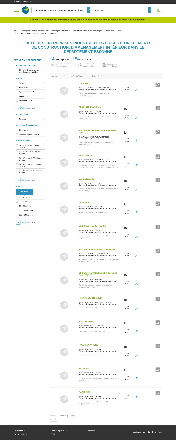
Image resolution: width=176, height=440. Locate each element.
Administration (24, 87)
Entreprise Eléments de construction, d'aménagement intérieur (46, 31)
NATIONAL (24, 192)
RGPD (53, 434)
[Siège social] (125, 109)
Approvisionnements (27, 92)
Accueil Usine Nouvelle (24, 2)
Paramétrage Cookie (21, 434)
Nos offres (91, 431)
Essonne (22, 119)
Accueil (16, 31)
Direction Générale (26, 101)
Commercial (23, 96)
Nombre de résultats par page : (63, 416)
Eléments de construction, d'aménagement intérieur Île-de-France (97, 31)
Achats (21, 83)
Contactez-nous (19, 431)
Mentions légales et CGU (59, 431)
